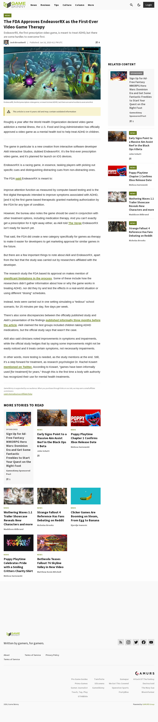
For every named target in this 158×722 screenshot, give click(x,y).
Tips (56, 4)
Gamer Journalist (79, 687)
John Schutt (43, 451)
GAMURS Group (148, 704)
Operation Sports (120, 687)
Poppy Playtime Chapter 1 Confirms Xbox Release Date (84, 438)
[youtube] (151, 642)
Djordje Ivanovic (79, 525)
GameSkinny (98, 687)
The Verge (75, 223)
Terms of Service (33, 655)
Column (79, 4)
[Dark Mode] (139, 5)
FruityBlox (124, 692)
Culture (67, 4)
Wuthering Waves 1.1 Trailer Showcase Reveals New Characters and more (18, 518)
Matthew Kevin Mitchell (49, 572)
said (18, 178)
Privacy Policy (52, 655)
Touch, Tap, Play (80, 692)
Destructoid (148, 683)
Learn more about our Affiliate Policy (18, 394)
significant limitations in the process (28, 278)
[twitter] (136, 642)
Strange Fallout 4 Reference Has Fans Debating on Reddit (50, 516)
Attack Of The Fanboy (143, 679)
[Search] (131, 5)
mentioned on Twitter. (18, 366)
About (7, 655)
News (34, 4)
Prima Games (81, 683)
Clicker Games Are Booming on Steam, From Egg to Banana (85, 516)
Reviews (45, 4)
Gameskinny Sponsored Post (18, 472)
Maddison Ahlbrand (13, 529)
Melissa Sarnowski (80, 447)
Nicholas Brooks (45, 525)
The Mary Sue (147, 687)
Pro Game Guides (79, 679)
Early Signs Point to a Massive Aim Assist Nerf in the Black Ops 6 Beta (52, 440)
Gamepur (124, 679)
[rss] (121, 642)
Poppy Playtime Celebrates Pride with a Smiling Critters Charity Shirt (18, 565)
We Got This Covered (119, 683)
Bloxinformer (148, 692)
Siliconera (99, 683)
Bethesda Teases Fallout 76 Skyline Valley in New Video (50, 563)
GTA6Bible (83, 696)
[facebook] (143, 642)
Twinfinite (99, 679)
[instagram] (128, 642)
